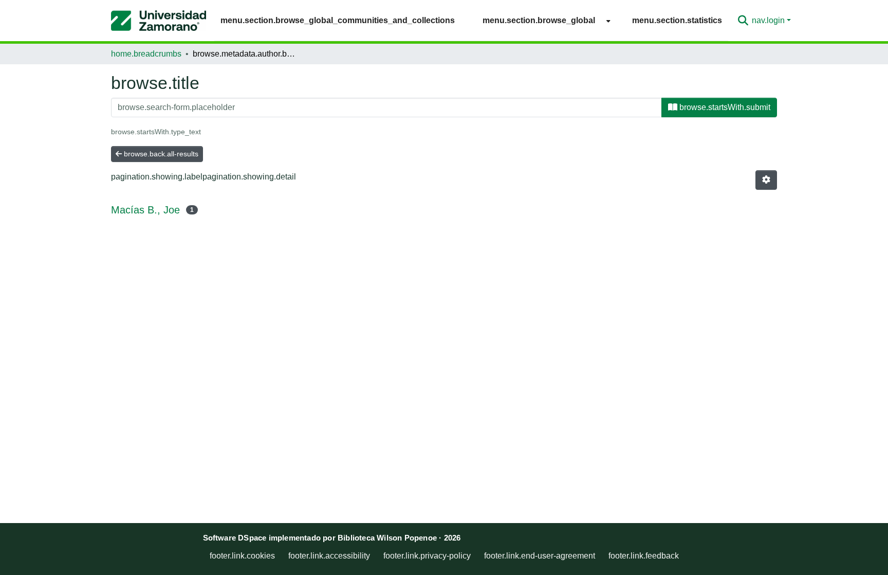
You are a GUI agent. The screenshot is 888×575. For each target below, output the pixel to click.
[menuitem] (543, 20)
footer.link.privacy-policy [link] (427, 555)
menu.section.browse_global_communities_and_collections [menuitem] (337, 20)
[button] (158, 20)
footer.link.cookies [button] (242, 555)
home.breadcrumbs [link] (146, 53)
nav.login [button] (769, 20)
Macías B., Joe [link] (145, 209)
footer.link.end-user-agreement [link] (539, 555)
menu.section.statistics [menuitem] (677, 20)
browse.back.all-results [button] (160, 154)
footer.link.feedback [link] (643, 555)
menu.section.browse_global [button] (539, 20)
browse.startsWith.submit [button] (723, 107)
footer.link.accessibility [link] (329, 555)
